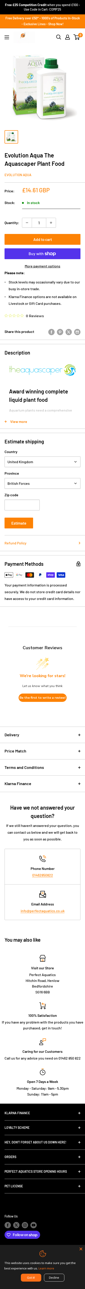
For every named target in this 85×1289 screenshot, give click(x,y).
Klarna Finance (18, 783)
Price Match (15, 750)
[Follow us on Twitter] (16, 1225)
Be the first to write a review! (42, 698)
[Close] (81, 1249)
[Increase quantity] (51, 222)
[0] (77, 37)
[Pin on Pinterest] (60, 331)
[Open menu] (7, 37)
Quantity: (12, 222)
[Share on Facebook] (51, 331)
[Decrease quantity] (27, 222)
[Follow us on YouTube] (33, 1225)
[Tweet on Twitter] (69, 331)
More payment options (42, 266)
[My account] (67, 37)
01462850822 (42, 875)
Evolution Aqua (18, 175)
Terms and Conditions (24, 767)
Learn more (46, 1268)
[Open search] (58, 37)
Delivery (12, 734)
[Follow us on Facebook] (8, 1225)
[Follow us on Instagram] (25, 1225)
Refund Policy (16, 543)
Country (11, 451)
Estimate (18, 523)
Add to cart (42, 239)
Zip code (11, 495)
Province (12, 473)
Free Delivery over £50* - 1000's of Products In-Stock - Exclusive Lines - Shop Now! (42, 21)
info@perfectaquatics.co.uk (43, 911)
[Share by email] (77, 331)
